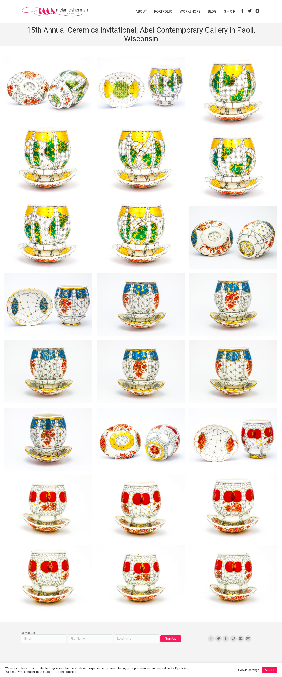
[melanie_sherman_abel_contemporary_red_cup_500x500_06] (48, 578)
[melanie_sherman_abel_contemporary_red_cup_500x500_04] (233, 578)
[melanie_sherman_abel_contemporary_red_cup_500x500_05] (141, 578)
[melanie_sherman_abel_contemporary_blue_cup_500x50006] (141, 304)
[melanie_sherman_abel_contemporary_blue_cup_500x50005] (233, 304)
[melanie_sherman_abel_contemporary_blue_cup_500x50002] (233, 371)
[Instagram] (257, 11)
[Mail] (248, 638)
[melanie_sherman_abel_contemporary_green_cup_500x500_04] (141, 159)
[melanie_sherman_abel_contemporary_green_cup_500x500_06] (233, 92)
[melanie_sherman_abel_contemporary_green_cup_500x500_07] (141, 88)
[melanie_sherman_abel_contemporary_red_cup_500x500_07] (233, 508)
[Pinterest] (233, 638)
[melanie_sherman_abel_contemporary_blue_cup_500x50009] (233, 237)
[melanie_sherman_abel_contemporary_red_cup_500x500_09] (48, 508)
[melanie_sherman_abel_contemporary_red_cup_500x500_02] (141, 439)
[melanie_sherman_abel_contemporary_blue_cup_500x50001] (48, 439)
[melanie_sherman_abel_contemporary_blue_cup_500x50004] (48, 371)
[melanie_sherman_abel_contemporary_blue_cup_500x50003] (141, 371)
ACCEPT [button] (269, 669)
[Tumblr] (226, 638)
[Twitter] (249, 11)
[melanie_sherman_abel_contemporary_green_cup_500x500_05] (48, 159)
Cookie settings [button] (248, 670)
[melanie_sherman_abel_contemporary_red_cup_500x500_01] (233, 439)
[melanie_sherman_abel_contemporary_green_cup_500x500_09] (48, 88)
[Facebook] (242, 11)
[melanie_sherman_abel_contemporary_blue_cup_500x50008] (48, 304)
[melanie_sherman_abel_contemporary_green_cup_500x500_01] (141, 233)
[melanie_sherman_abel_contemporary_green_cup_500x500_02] (48, 233)
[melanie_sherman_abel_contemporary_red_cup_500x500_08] (141, 508)
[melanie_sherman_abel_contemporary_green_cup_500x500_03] (233, 166)
